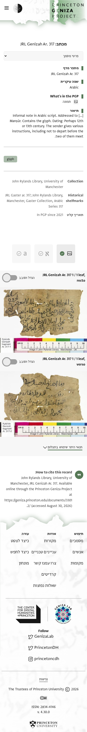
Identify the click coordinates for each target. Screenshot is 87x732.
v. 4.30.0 (43, 712)
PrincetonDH (46, 647)
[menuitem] (76, 541)
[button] (68, 12)
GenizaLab (43, 636)
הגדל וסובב (27, 278)
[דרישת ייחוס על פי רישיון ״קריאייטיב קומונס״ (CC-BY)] (43, 698)
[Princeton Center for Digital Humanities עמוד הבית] (28, 614)
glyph (10, 159)
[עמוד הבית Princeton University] (43, 724)
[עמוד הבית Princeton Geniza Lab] (60, 614)
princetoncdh (46, 658)
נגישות (43, 679)
